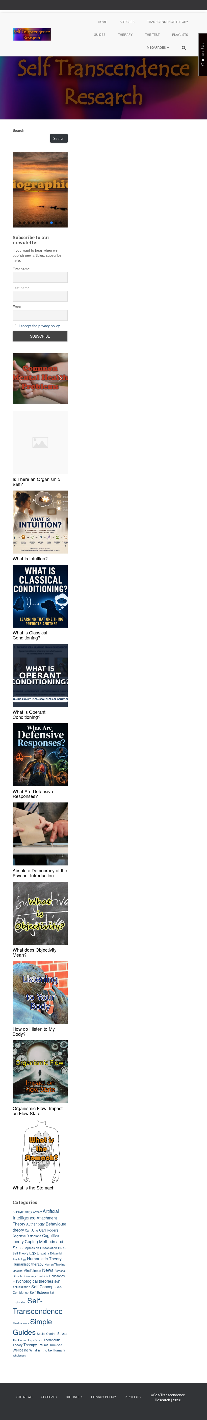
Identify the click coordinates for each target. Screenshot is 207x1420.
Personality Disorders (35, 1276)
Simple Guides (32, 1326)
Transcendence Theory (167, 21)
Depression (31, 1248)
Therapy (125, 34)
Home (102, 21)
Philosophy (57, 1275)
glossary (49, 1397)
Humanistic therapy (28, 1264)
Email (17, 306)
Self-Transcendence (38, 1305)
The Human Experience (27, 1340)
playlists (133, 1397)
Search (18, 130)
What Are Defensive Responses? (33, 793)
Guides (100, 34)
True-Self (55, 1345)
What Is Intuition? (30, 558)
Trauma (43, 1345)
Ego (32, 1252)
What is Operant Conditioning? (29, 714)
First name (21, 268)
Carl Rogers (48, 1230)
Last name (21, 287)
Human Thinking (54, 1264)
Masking (17, 1271)
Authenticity (35, 1224)
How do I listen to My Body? (34, 1031)
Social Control (46, 1333)
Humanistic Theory (44, 1258)
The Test (152, 34)
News (48, 1270)
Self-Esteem (39, 1292)
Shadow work (21, 1323)
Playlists (180, 34)
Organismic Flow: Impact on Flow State (38, 1110)
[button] (168, 47)
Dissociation (48, 1248)
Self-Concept (43, 1286)
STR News (24, 1397)
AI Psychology (22, 1212)
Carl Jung (31, 1230)
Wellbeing (20, 1349)
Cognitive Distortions (27, 1236)
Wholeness (19, 1355)
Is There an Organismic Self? (36, 481)
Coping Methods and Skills (38, 1244)
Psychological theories (33, 1281)
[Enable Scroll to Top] (197, 1410)
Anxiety (37, 1212)
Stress (62, 1333)
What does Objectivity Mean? (35, 952)
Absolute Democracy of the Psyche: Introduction (40, 873)
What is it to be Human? (47, 1350)
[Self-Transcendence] (32, 34)
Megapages (157, 47)
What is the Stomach (34, 1187)
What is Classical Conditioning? (30, 635)
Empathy (43, 1253)
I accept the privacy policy (39, 325)
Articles (127, 21)
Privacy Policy (103, 1397)
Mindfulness (32, 1270)
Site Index (74, 1397)
